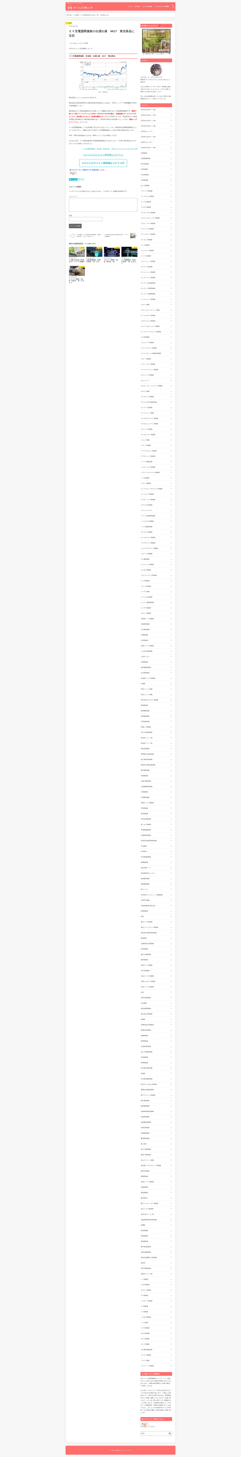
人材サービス (145, 656)
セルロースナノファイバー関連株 (151, 386)
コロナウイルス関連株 (148, 321)
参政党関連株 (145, 748)
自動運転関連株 (146, 1122)
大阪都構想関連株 (146, 786)
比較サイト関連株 (146, 965)
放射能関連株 (145, 878)
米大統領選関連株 (146, 1079)
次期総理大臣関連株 (147, 943)
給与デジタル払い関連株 (149, 1084)
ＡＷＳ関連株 (145, 1284)
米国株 (143, 1073)
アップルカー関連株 (147, 196)
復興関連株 (144, 862)
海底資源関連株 (146, 1008)
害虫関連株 (144, 813)
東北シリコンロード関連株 (149, 927)
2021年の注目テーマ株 (148, 109)
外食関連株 (144, 775)
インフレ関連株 (146, 256)
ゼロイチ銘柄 (145, 391)
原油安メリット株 (146, 738)
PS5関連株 (144, 169)
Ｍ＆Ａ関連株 (145, 1333)
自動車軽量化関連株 (147, 1111)
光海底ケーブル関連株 (148, 678)
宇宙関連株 (144, 808)
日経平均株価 (145, 900)
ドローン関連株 (146, 445)
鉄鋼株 (143, 1225)
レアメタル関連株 (146, 597)
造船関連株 (144, 1187)
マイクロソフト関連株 (148, 543)
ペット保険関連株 (146, 526)
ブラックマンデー (146, 510)
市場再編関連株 (146, 830)
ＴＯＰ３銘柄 (145, 1360)
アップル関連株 (146, 202)
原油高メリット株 (146, 743)
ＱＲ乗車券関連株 (146, 1349)
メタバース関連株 (146, 553)
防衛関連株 (144, 1241)
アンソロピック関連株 (148, 234)
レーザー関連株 (146, 608)
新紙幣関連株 (145, 884)
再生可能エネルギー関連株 (149, 700)
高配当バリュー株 (146, 1274)
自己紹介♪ (138, 6)
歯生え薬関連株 (146, 954)
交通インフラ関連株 (147, 646)
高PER (143, 1263)
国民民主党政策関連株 (148, 765)
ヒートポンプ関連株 (147, 494)
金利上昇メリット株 (147, 1214)
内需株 (143, 683)
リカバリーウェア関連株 (149, 575)
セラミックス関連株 (147, 375)
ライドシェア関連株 (147, 564)
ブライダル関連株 (146, 505)
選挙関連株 (144, 1192)
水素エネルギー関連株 (148, 981)
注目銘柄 (144, 1003)
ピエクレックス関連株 (148, 499)
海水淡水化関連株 (146, 1014)
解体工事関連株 (146, 1154)
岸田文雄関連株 (146, 819)
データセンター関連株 (148, 434)
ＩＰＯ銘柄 (144, 1322)
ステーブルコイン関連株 (149, 348)
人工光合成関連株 (146, 651)
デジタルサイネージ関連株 (149, 418)
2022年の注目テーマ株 (148, 115)
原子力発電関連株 (146, 732)
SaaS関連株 (145, 174)
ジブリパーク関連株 (147, 342)
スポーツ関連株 (146, 359)
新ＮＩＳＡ (144, 889)
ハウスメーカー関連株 (148, 467)
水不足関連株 (145, 970)
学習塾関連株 (145, 797)
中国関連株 (144, 635)
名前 (70, 215)
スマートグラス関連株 (148, 364)
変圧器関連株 (145, 770)
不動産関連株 (145, 624)
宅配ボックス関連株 (147, 802)
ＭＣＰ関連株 (145, 1339)
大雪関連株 (144, 792)
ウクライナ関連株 (146, 266)
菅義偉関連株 (145, 1133)
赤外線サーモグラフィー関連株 (151, 1165)
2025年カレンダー (147, 142)
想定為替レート (146, 867)
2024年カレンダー (147, 131)
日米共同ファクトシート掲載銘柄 (151, 895)
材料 (142, 916)
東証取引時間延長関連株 (149, 933)
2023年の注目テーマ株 (148, 120)
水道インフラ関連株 (147, 987)
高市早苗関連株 (146, 1268)
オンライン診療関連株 (148, 294)
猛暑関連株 (144, 1035)
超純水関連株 (145, 1171)
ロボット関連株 (146, 613)
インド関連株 (145, 245)
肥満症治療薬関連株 (147, 1089)
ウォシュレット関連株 (148, 261)
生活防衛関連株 (146, 1046)
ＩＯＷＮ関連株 (146, 1317)
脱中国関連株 (145, 1100)
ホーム (130, 6)
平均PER (144, 851)
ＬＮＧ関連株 (145, 1328)
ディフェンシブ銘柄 (147, 413)
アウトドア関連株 (146, 191)
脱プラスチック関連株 (148, 1095)
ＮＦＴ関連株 (145, 1344)
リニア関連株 (145, 581)
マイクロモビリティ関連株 (149, 548)
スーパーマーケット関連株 (149, 369)
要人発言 (144, 1144)
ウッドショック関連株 (148, 272)
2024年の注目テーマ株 (148, 126)
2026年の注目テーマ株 (148, 147)
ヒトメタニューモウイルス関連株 (151, 489)
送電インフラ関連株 (147, 1182)
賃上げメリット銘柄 (147, 1160)
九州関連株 (144, 640)
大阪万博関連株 (146, 781)
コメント (73, 196)
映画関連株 (144, 911)
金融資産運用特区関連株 (149, 1219)
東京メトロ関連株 (146, 922)
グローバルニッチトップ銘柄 (150, 310)
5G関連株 (144, 153)
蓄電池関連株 (145, 1138)
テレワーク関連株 (146, 407)
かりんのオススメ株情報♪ (162, 6)
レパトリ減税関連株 (147, 602)
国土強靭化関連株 (146, 759)
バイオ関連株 (145, 478)
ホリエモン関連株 (146, 532)
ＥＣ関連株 (144, 1306)
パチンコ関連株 (146, 483)
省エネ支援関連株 (146, 1052)
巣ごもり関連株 (146, 824)
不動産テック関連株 (147, 618)
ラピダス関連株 (146, 570)
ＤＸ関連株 (144, 1295)
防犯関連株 (144, 1236)
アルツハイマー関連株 (148, 223)
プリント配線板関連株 (148, 516)
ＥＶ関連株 (69, 23)
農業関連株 (144, 1176)
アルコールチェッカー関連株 (150, 218)
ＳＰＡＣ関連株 (146, 1355)
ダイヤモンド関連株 (147, 396)
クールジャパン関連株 (148, 299)
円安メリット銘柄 (146, 689)
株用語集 (144, 938)
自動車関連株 (145, 1117)
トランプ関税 (145, 440)
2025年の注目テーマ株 (148, 137)
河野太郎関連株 (146, 997)
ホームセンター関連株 (148, 537)
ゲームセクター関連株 (148, 315)
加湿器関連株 (145, 716)
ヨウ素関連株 (145, 559)
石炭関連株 (144, 1057)
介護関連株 (144, 662)
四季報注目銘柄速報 (147, 754)
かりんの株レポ (116, 1450)
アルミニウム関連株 (147, 229)
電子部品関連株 (146, 1246)
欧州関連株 (144, 949)
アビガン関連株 (146, 207)
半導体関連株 (145, 721)
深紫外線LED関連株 (147, 1025)
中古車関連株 (145, 629)
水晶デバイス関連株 (147, 976)
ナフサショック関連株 (148, 456)
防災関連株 (144, 1230)
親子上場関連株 (146, 1149)
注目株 (81, 179)
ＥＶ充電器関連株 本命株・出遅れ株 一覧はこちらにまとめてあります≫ (109, 149)
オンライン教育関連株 (148, 288)
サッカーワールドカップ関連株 (151, 331)
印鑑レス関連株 (146, 727)
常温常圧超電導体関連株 (149, 840)
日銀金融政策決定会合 (148, 905)
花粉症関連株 (145, 1127)
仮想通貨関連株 (146, 667)
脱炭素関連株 (145, 1106)
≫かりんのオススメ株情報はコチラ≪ (103, 154)
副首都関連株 (145, 710)
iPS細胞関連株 (145, 158)
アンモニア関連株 (146, 239)
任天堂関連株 (145, 673)
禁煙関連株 (144, 1062)
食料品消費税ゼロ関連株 (149, 1257)
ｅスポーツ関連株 (146, 1301)
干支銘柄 (144, 846)
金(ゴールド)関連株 (147, 1209)
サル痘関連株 (145, 337)
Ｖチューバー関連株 (147, 1366)
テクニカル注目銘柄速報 (149, 402)
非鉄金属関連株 (146, 1252)
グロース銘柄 (145, 304)
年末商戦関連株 (146, 857)
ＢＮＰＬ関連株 (146, 1290)
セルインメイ (145, 380)
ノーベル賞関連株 (146, 461)
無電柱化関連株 (146, 1030)
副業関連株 (144, 705)
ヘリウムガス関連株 (147, 521)
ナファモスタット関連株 (149, 451)
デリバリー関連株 (146, 429)
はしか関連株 (145, 185)
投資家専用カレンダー (148, 873)
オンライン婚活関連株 (148, 283)
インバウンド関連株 (147, 250)
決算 (142, 992)
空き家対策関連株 (146, 1068)
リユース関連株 (146, 586)
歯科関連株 (144, 960)
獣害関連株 (144, 1041)
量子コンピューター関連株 (149, 1203)
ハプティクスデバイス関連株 (150, 472)
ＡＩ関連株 (144, 1279)
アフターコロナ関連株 (148, 212)
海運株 (143, 1019)
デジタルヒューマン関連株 (149, 424)
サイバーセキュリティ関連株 (150, 326)
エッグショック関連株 (148, 277)
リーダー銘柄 (145, 591)
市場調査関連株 (146, 835)
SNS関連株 (144, 180)
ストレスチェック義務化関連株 (151, 353)
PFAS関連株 (145, 164)
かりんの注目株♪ (148, 6)
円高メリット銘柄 (146, 694)
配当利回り (144, 1198)
